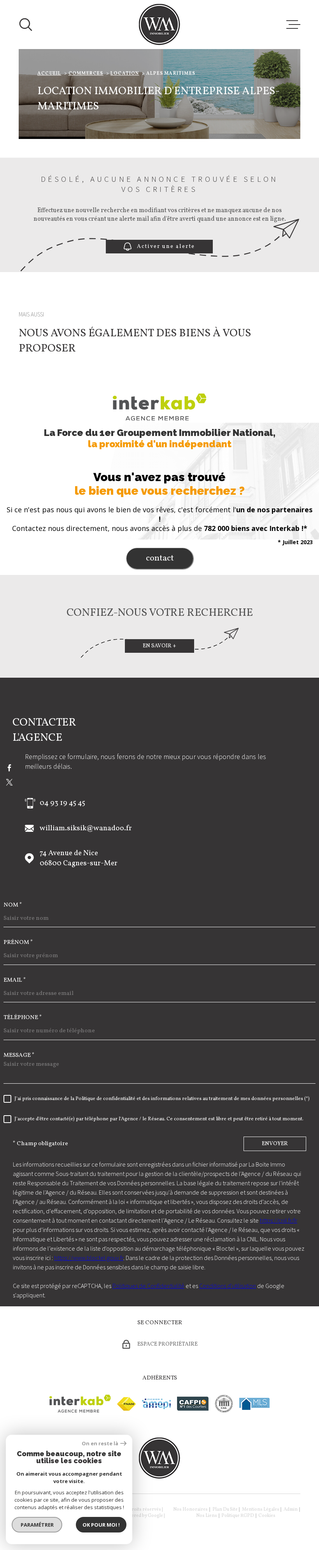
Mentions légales (260, 1509)
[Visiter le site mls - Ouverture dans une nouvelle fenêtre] (254, 1404)
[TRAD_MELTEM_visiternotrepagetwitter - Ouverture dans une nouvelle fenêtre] (9, 782)
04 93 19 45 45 (62, 803)
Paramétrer (37, 1524)
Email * (15, 980)
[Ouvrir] (26, 25)
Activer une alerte (166, 246)
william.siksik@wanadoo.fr (86, 828)
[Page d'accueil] (159, 24)
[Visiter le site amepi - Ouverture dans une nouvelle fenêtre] (156, 1404)
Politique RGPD (237, 1516)
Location (124, 73)
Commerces (85, 73)
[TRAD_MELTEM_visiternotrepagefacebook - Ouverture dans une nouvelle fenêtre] (9, 767)
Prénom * (18, 942)
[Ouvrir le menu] (293, 25)
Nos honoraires (190, 1509)
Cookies (266, 1515)
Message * (19, 1055)
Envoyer (275, 1144)
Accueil (49, 73)
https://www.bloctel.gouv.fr (88, 1258)
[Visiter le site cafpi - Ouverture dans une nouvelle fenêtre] (193, 1404)
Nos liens (206, 1516)
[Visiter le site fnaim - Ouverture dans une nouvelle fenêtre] (126, 1404)
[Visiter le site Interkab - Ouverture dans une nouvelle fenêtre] (80, 1404)
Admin (291, 1509)
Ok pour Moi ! (101, 1524)
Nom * (13, 905)
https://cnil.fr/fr (278, 1220)
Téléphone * (23, 1018)
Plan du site (225, 1509)
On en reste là (100, 1443)
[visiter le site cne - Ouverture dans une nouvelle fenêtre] (224, 1404)
